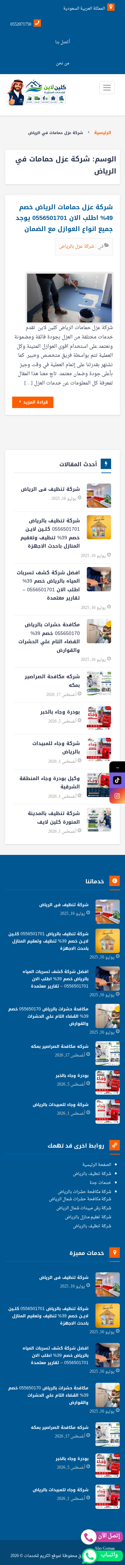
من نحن (62, 63)
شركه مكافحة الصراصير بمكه (52, 681)
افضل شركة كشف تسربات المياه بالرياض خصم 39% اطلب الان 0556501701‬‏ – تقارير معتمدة (48, 585)
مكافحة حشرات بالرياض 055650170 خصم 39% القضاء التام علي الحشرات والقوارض (49, 637)
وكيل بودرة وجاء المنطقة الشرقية (49, 783)
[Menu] (107, 87)
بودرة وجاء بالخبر (60, 712)
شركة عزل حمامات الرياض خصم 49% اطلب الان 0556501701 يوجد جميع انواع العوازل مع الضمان (64, 218)
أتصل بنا (62, 42)
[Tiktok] (117, 780)
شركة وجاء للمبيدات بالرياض (56, 748)
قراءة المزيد (35, 402)
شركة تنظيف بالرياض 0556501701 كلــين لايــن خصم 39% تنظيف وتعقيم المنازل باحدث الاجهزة (50, 533)
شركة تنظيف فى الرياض (50, 489)
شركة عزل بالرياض (77, 246)
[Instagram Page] (117, 796)
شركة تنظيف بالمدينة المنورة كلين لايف (54, 818)
